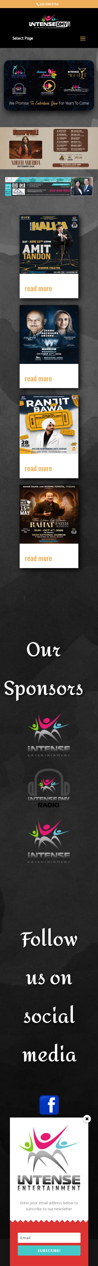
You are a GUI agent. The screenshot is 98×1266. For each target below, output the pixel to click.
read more (38, 288)
